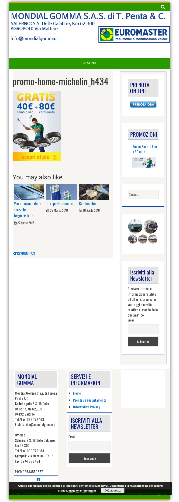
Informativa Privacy (86, 406)
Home (77, 393)
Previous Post (26, 253)
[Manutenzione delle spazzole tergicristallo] (29, 192)
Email (131, 319)
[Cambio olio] (94, 192)
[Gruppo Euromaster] (61, 192)
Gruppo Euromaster (60, 203)
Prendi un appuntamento (90, 400)
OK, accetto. (113, 490)
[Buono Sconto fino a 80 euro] (144, 162)
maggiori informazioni (82, 490)
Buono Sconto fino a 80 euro (144, 149)
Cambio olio (87, 203)
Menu (91, 63)
